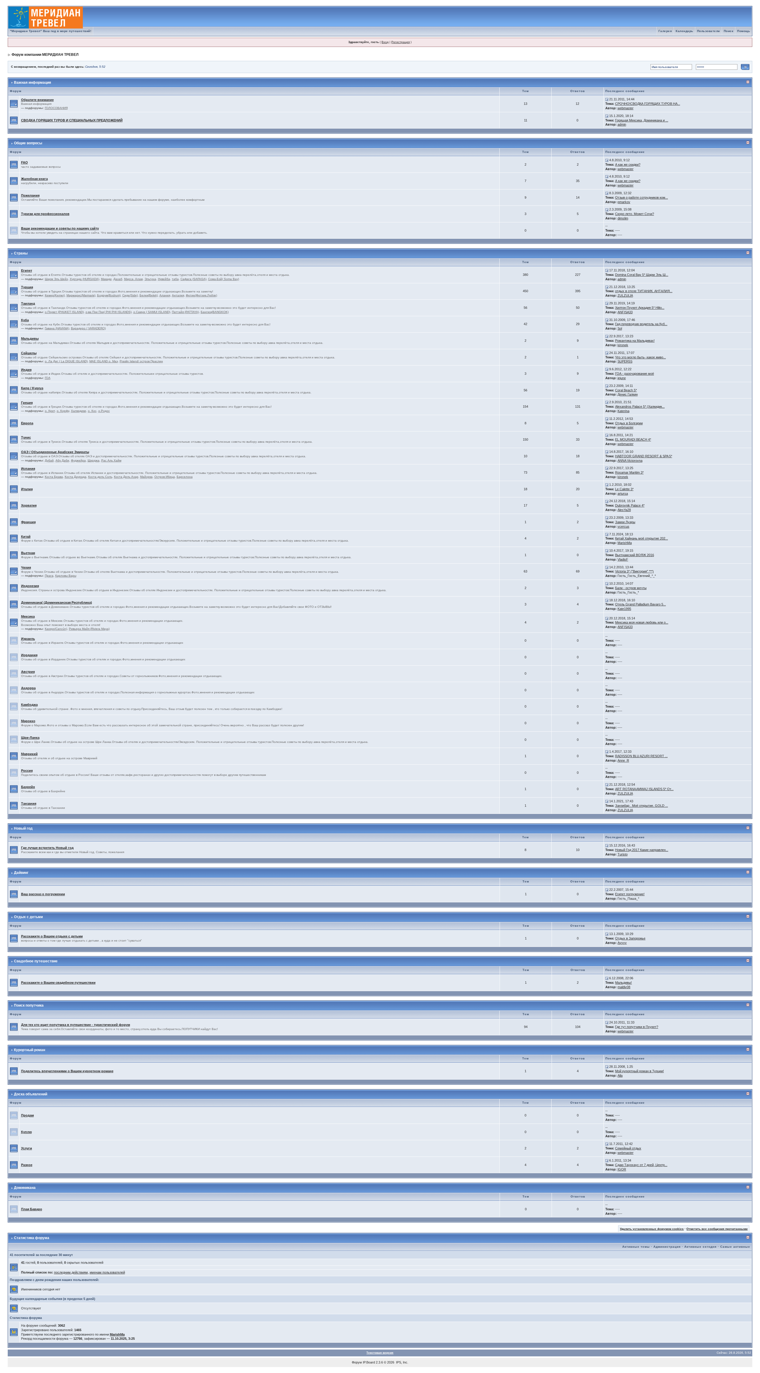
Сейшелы (29, 353)
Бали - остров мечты (631, 588)
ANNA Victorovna (630, 460)
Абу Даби (62, 460)
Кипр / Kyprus (32, 388)
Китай (26, 536)
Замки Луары (625, 522)
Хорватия (29, 505)
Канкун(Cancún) (56, 628)
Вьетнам (28, 553)
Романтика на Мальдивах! (635, 340)
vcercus (623, 526)
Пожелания (30, 195)
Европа (27, 423)
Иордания (29, 655)
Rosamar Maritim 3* (629, 472)
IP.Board (369, 1362)
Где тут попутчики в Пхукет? (636, 1027)
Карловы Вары (65, 575)
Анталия (178, 295)
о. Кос (92, 410)
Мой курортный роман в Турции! (639, 1071)
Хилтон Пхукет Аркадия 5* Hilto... (639, 307)
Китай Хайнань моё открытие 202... (641, 538)
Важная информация (32, 82)
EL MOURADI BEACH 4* (633, 439)
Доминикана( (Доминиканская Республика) (56, 602)
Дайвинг (21, 873)
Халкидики (78, 410)
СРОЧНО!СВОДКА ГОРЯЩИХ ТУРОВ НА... (647, 103)
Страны (21, 253)
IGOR (622, 1169)
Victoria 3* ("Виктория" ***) (634, 571)
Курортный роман (29, 1050)
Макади (106, 279)
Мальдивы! (623, 982)
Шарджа (93, 460)
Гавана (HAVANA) (57, 328)
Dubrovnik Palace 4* (630, 505)
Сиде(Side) (130, 295)
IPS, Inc (401, 1362)
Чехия (26, 567)
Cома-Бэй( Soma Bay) (223, 279)
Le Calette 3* (624, 489)
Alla (620, 1075)
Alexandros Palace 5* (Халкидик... (640, 406)
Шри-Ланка (30, 737)
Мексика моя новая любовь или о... (641, 622)
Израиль (28, 638)
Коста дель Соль (100, 476)
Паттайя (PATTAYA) (185, 312)
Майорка (146, 476)
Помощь (743, 31)
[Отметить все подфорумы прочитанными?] (14, 103)
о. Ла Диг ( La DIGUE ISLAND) (66, 361)
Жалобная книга (34, 179)
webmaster (626, 108)
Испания (28, 468)
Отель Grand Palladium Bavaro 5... (640, 604)
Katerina (623, 411)
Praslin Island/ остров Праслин (141, 361)
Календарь (684, 31)
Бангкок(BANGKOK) (215, 312)
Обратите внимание (37, 100)
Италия (27, 489)
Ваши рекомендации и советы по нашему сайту (60, 228)
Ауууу (622, 943)
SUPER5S (625, 361)
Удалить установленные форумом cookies (652, 1228)
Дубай (49, 460)
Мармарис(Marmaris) (80, 295)
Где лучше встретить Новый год (47, 848)
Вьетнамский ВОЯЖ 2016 (634, 555)
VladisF (623, 559)
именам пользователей (107, 1272)
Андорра (28, 688)
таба (175, 279)
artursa (623, 493)
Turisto (623, 854)
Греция (27, 402)
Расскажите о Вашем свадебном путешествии (58, 982)
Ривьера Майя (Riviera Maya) (89, 628)
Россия (27, 770)
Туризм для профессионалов (45, 214)
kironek (623, 345)
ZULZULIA (625, 295)
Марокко (28, 721)
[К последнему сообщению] (606, 99)
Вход (385, 42)
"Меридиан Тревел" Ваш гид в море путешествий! (50, 31)
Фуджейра (78, 460)
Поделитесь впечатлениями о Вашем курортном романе (67, 1071)
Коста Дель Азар (126, 476)
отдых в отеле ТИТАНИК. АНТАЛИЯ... (643, 291)
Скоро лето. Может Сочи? (634, 214)
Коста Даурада (75, 476)
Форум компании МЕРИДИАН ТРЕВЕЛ (45, 55)
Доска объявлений (30, 1094)
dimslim (623, 218)
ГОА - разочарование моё (634, 373)
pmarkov (624, 202)
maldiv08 (624, 987)
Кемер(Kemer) (55, 295)
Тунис (26, 437)
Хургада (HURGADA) (84, 279)
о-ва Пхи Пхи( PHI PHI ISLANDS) (109, 312)
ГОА (47, 377)
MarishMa (625, 543)
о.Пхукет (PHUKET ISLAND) (64, 312)
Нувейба (164, 279)
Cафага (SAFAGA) (193, 279)
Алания (164, 295)
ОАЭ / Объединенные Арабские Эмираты (55, 452)
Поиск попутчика (29, 1005)
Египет (26, 270)
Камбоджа (29, 704)
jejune (622, 378)
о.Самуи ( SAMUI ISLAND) (151, 312)
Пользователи (708, 31)
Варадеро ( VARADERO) (88, 328)
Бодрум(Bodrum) (109, 295)
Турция (27, 287)
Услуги (26, 1148)
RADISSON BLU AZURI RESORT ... (641, 756)
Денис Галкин (628, 394)
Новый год (23, 828)
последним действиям (71, 1272)
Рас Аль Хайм (111, 460)
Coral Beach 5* (626, 390)
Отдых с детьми (28, 917)
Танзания (28, 803)
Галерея (665, 31)
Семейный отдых (628, 1148)
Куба (25, 320)
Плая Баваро (31, 1209)
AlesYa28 (624, 510)
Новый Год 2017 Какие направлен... (641, 850)
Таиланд (28, 303)
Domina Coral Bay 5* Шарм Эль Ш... (641, 274)
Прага (49, 575)
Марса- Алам (133, 279)
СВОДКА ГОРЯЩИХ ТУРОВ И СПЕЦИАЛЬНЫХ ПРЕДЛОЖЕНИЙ (72, 120)
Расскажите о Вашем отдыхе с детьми (52, 936)
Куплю (26, 1132)
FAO (24, 162)
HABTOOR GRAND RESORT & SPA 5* (643, 456)
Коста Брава (54, 476)
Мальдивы (30, 338)
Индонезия (30, 586)
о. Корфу (63, 410)
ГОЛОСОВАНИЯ (56, 108)
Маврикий (29, 754)
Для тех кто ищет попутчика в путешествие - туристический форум (75, 1024)
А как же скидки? (627, 164)
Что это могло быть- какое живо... (640, 357)
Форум (357, 1362)
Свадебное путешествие (36, 961)
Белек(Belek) (149, 295)
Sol (620, 328)
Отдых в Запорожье (630, 938)
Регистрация (400, 42)
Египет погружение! (630, 894)
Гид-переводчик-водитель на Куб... (641, 324)
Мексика (28, 616)
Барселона (185, 476)
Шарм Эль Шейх (56, 279)
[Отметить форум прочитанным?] (14, 120)
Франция (28, 522)
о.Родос (104, 410)
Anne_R (623, 760)
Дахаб (117, 279)
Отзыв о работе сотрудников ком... (641, 197)
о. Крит (50, 410)
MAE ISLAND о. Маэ (103, 361)
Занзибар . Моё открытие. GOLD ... (641, 805)
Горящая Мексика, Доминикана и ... (641, 120)
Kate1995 (624, 608)
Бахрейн (28, 787)
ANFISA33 (625, 312)
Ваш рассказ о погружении (43, 894)
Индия (26, 369)
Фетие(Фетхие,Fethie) (201, 295)
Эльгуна (150, 279)
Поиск (729, 31)
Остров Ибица (164, 476)
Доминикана (25, 1188)
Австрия (28, 671)
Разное (26, 1165)
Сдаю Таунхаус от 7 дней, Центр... (641, 1165)
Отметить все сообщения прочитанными (717, 1228)
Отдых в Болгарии (629, 423)
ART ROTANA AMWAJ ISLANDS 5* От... (644, 789)
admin (622, 124)
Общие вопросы (28, 143)
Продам (27, 1115)
